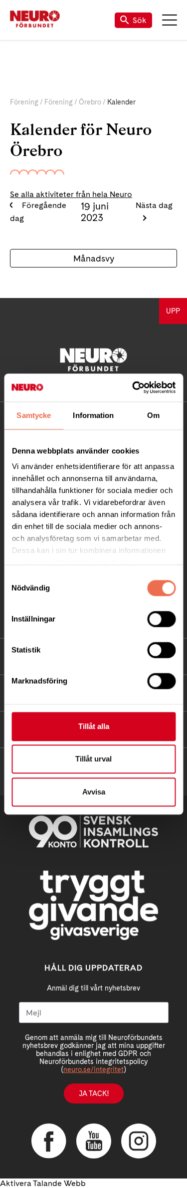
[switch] (161, 619)
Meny (169, 20)
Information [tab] (93, 415)
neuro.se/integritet (93, 1070)
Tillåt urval (93, 758)
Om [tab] (153, 415)
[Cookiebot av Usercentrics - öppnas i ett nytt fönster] (133, 387)
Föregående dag (38, 211)
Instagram (138, 1141)
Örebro (90, 102)
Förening (24, 102)
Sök (140, 20)
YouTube (93, 1141)
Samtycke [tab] (33, 415)
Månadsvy (93, 258)
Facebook (48, 1141)
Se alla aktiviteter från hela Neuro (71, 194)
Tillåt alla (93, 726)
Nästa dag (154, 205)
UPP (173, 311)
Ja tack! (94, 1094)
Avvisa (93, 792)
